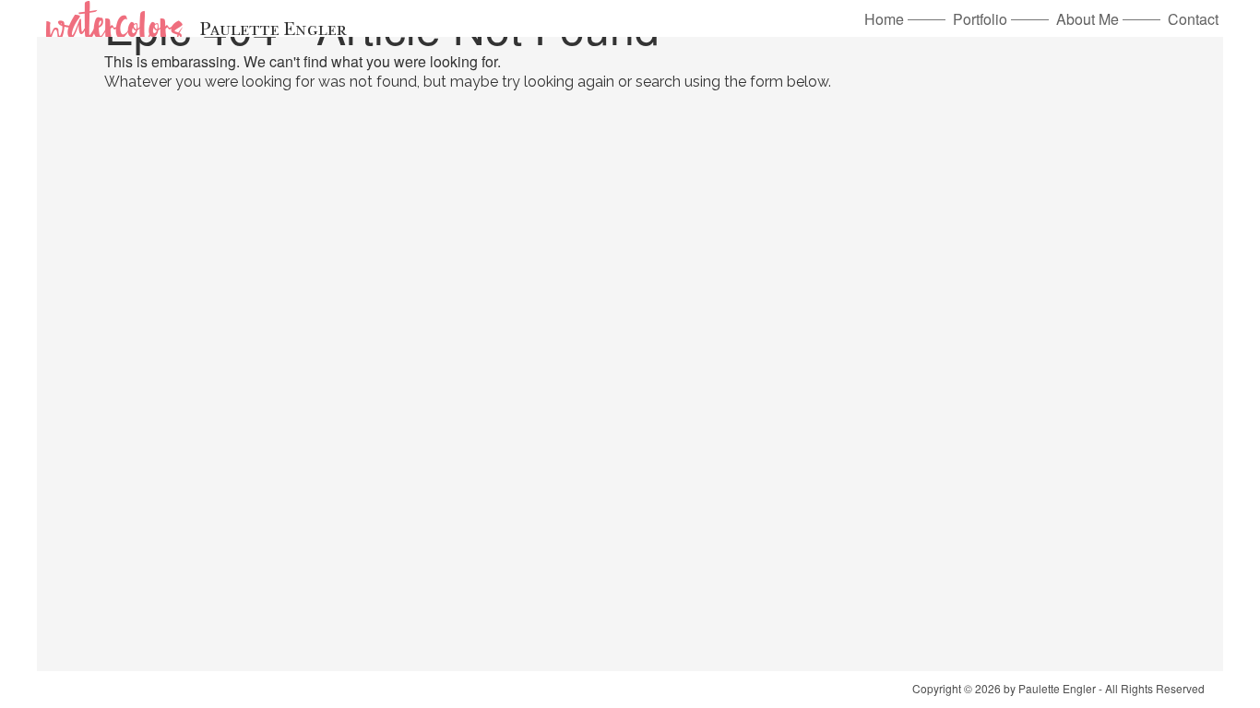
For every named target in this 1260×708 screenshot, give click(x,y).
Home (884, 19)
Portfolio (980, 19)
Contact (1193, 19)
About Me (1087, 19)
